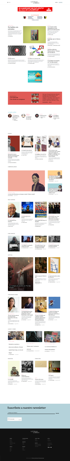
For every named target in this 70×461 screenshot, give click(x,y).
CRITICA (11, 446)
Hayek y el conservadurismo (25, 376)
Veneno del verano (39, 379)
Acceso (49, 439)
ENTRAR (56, 2)
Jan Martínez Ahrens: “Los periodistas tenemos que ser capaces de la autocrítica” (55, 177)
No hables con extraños (13, 28)
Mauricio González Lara (38, 282)
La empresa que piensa (28, 117)
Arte (10, 451)
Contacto (49, 445)
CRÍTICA (10, 255)
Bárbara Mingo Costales (56, 45)
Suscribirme (49, 440)
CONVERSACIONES (25, 438)
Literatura (49, 37)
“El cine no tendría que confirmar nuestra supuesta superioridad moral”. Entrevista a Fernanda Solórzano (40, 318)
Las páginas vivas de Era (56, 116)
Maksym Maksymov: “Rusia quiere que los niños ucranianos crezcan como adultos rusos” (55, 190)
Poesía (36, 377)
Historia (23, 447)
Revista (12, 25)
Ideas (23, 448)
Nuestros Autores (50, 444)
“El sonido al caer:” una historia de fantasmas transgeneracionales (40, 246)
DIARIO (10, 133)
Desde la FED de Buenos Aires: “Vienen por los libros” (54, 51)
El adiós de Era (11, 58)
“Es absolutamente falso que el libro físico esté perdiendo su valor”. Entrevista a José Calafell (27, 313)
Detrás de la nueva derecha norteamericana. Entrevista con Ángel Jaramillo (13, 156)
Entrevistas (10, 152)
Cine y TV (10, 243)
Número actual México (38, 444)
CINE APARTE (11, 233)
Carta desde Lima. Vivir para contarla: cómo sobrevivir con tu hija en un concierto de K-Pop (54, 218)
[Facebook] (48, 447)
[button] (7, 2)
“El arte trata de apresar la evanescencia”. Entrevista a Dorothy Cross (13, 317)
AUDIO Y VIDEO (37, 438)
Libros (9, 25)
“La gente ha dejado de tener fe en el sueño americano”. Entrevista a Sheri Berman (54, 313)
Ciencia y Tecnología (28, 114)
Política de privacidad (41, 458)
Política (49, 25)
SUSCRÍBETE (60, 2)
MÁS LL (49, 438)
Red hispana (11, 199)
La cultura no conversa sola (34, 58)
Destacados (36, 446)
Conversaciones (13, 294)
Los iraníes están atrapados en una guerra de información (54, 28)
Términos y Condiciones (35, 458)
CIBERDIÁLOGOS (12, 166)
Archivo (50, 98)
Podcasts (36, 440)
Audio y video (29, 343)
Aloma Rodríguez (50, 45)
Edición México (45, 98)
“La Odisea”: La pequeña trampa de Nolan (26, 246)
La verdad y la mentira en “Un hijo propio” (53, 61)
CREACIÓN (38, 358)
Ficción (23, 444)
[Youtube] (51, 447)
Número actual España (38, 445)
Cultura (9, 57)
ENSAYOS (10, 358)
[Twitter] (49, 447)
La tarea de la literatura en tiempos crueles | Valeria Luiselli (21, 194)
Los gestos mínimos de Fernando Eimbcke (54, 246)
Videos (14, 192)
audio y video (12, 329)
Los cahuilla (10, 379)
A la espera (51, 375)
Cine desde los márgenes (17, 99)
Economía (27, 115)
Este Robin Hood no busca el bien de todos (13, 246)
